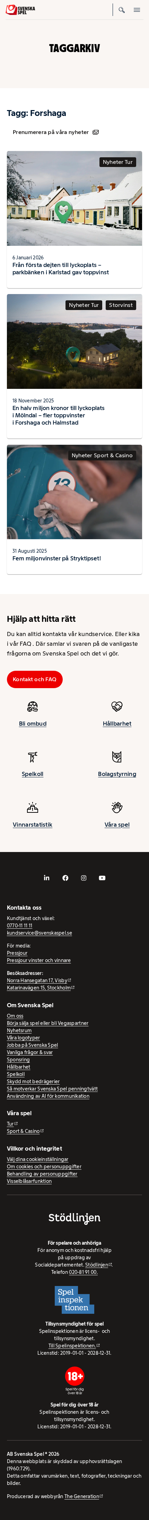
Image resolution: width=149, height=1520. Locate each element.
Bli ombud (32, 723)
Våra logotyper (23, 1038)
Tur (10, 1124)
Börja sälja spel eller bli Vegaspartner (48, 1023)
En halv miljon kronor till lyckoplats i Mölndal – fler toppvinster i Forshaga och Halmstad (58, 415)
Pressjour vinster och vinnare (39, 960)
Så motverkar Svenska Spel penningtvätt (52, 1089)
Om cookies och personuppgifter (44, 1166)
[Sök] (122, 9)
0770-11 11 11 (20, 925)
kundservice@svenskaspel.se (39, 933)
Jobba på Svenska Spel (32, 1045)
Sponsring (18, 1060)
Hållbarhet (117, 723)
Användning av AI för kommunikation (48, 1096)
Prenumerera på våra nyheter (51, 132)
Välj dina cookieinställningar (38, 1159)
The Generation (81, 1496)
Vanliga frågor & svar (30, 1052)
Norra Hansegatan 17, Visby (37, 980)
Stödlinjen (96, 1265)
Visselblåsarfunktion (29, 1181)
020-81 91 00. (83, 1272)
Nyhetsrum (19, 1030)
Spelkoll (32, 773)
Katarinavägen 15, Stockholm (39, 988)
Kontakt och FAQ (34, 679)
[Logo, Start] (20, 10)
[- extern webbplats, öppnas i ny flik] (47, 878)
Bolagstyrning (117, 773)
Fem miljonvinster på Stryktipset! (56, 558)
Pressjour (17, 953)
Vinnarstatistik (32, 824)
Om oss (15, 1016)
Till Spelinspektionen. (72, 1346)
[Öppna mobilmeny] (137, 9)
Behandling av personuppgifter (42, 1174)
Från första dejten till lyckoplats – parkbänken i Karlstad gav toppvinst (60, 268)
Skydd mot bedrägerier (33, 1081)
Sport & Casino (23, 1131)
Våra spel (117, 824)
